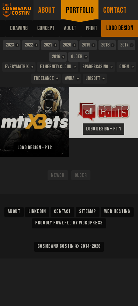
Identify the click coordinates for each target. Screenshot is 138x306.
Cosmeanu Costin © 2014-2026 (69, 246)
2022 (29, 45)
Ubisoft (92, 78)
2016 (56, 57)
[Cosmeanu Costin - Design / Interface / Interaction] (16, 10)
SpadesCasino (95, 67)
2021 (48, 45)
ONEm (124, 67)
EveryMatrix (17, 67)
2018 (105, 45)
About (46, 10)
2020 (67, 45)
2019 (86, 45)
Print (91, 28)
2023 (10, 45)
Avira (69, 78)
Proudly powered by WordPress (69, 223)
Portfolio (80, 10)
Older (76, 57)
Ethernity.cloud (55, 67)
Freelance (44, 78)
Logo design (119, 28)
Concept (46, 28)
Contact (115, 10)
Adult (70, 28)
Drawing (19, 28)
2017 (124, 45)
